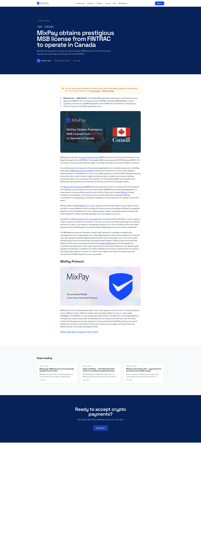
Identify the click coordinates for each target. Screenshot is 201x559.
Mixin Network (80, 206)
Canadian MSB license (107, 243)
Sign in (159, 3)
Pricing (107, 3)
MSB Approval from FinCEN (81, 171)
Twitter (90, 332)
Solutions (90, 3)
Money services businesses (74, 187)
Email (96, 332)
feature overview (108, 91)
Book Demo (101, 428)
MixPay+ (100, 3)
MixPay (123, 192)
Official (63, 332)
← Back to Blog (43, 21)
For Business (80, 3)
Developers (122, 3)
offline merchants (78, 219)
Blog (74, 332)
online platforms (95, 219)
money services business (89, 157)
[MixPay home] (43, 3)
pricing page (95, 91)
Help (114, 3)
